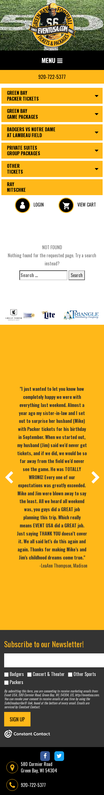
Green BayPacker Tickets (23, 95)
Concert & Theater (49, 674)
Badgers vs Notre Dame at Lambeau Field (31, 132)
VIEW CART (86, 204)
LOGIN (38, 204)
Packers (16, 682)
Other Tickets (15, 169)
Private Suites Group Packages (23, 150)
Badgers (17, 674)
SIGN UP (17, 719)
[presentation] (8, 477)
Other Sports (84, 674)
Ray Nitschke (16, 187)
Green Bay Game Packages (22, 114)
